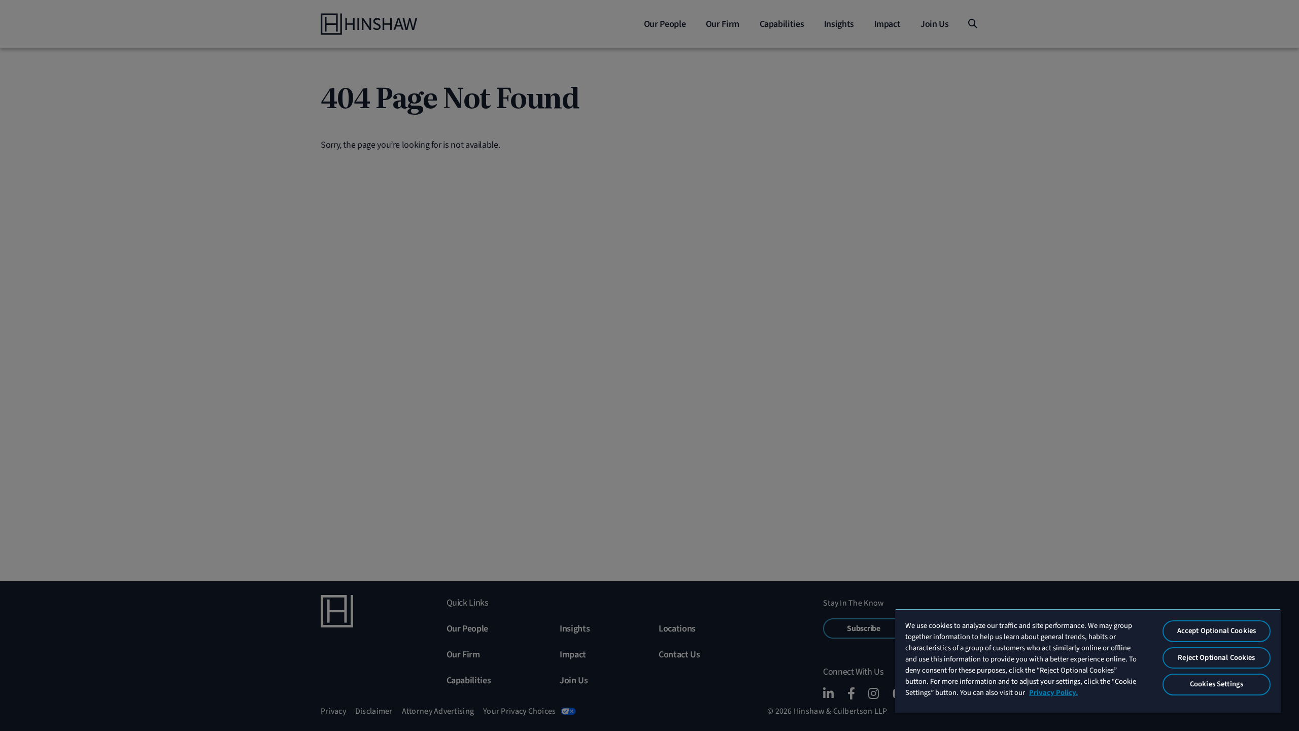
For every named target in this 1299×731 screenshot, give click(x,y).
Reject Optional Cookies (1216, 657)
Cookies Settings (1216, 684)
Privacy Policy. (1053, 692)
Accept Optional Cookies (1216, 630)
